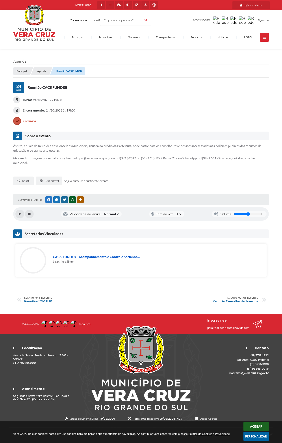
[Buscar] (146, 20)
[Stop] (29, 214)
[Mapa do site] (145, 5)
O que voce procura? (85, 20)
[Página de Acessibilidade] (154, 5)
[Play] (19, 214)
